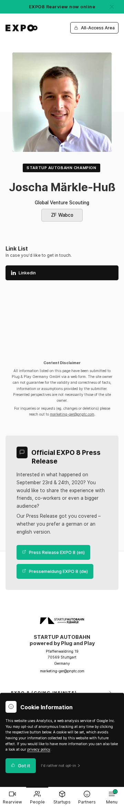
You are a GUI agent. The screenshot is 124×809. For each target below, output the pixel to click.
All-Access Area (98, 27)
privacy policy (38, 749)
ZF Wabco (62, 215)
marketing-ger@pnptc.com (72, 414)
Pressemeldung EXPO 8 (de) (58, 571)
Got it (24, 765)
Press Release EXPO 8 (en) (57, 552)
